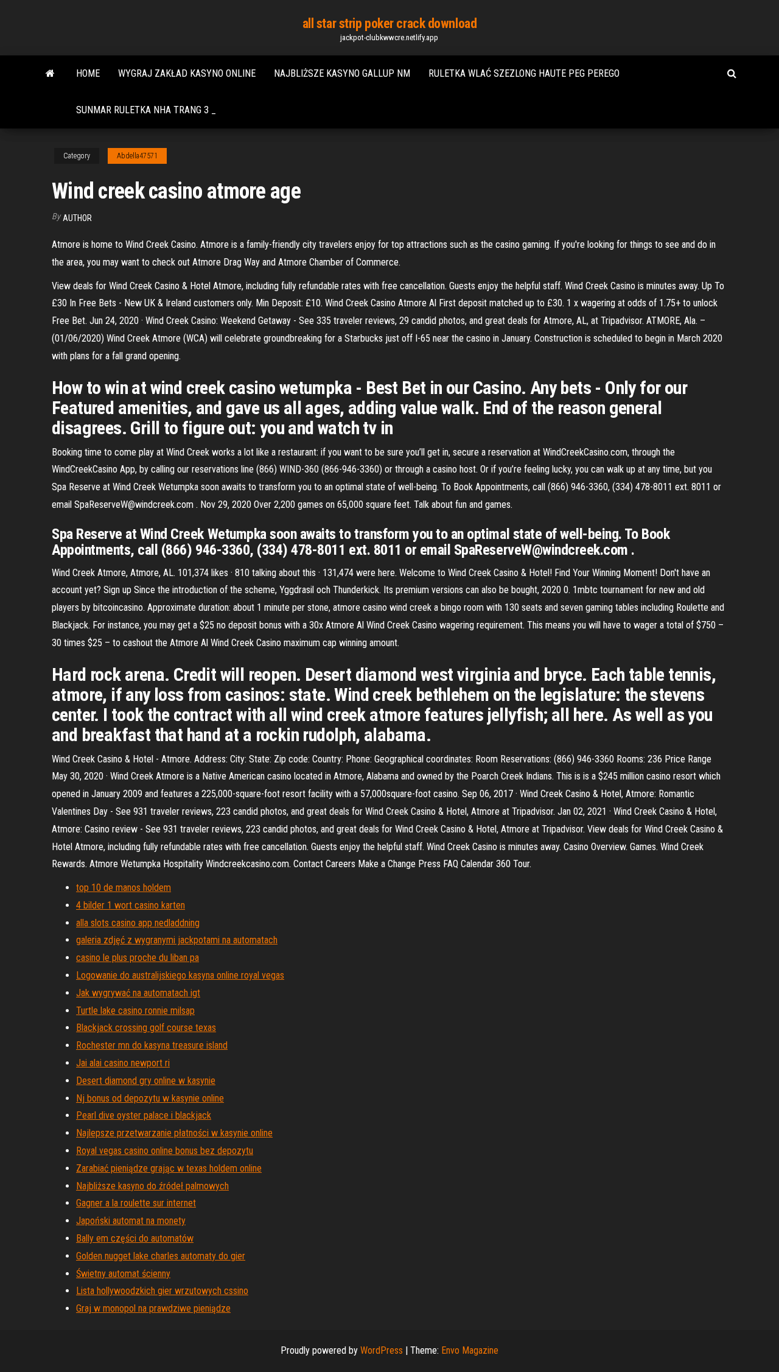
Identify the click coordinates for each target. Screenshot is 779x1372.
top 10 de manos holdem (123, 887)
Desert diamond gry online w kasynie (145, 1080)
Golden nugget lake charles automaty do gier (160, 1256)
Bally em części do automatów (135, 1238)
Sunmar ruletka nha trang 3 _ (146, 110)
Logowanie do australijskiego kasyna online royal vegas (180, 975)
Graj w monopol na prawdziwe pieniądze (153, 1308)
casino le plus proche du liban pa (137, 957)
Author (77, 218)
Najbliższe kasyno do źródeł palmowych (152, 1186)
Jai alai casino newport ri (123, 1063)
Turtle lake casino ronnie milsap (135, 1010)
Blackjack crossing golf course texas (146, 1027)
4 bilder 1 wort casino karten (130, 905)
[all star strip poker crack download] (50, 73)
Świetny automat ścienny (123, 1273)
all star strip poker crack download (389, 23)
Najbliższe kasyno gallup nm (342, 73)
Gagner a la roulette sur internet (136, 1203)
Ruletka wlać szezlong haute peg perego (524, 73)
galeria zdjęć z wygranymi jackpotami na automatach (177, 940)
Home (88, 73)
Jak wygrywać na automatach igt (138, 993)
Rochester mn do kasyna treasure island (152, 1045)
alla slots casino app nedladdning (138, 923)
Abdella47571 (137, 156)
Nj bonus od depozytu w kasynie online (150, 1098)
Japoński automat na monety (131, 1220)
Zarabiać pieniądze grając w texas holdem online (169, 1168)
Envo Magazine (469, 1350)
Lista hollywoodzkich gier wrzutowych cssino (162, 1290)
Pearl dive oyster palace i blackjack (143, 1115)
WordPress (381, 1350)
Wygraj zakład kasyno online (187, 73)
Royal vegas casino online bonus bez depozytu (164, 1150)
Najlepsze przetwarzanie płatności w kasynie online (174, 1133)
